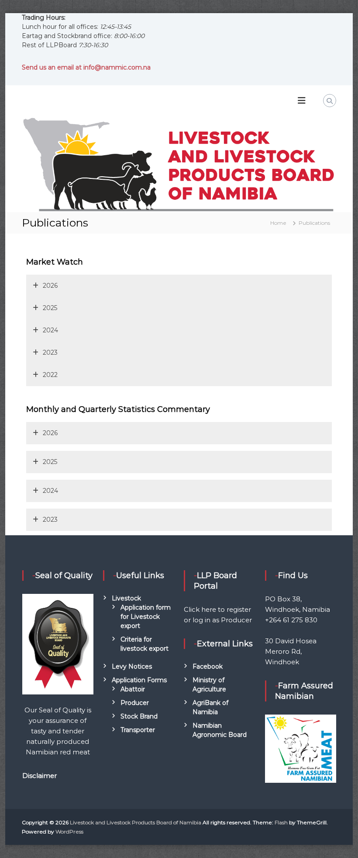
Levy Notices (132, 666)
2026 (50, 285)
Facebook (208, 666)
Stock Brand (139, 716)
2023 (50, 352)
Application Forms (139, 680)
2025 (50, 308)
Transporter (137, 730)
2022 (50, 375)
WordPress (69, 831)
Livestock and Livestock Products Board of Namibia (135, 822)
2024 (50, 330)
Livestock (126, 598)
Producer (134, 703)
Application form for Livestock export (145, 616)
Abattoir (132, 689)
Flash (281, 822)
